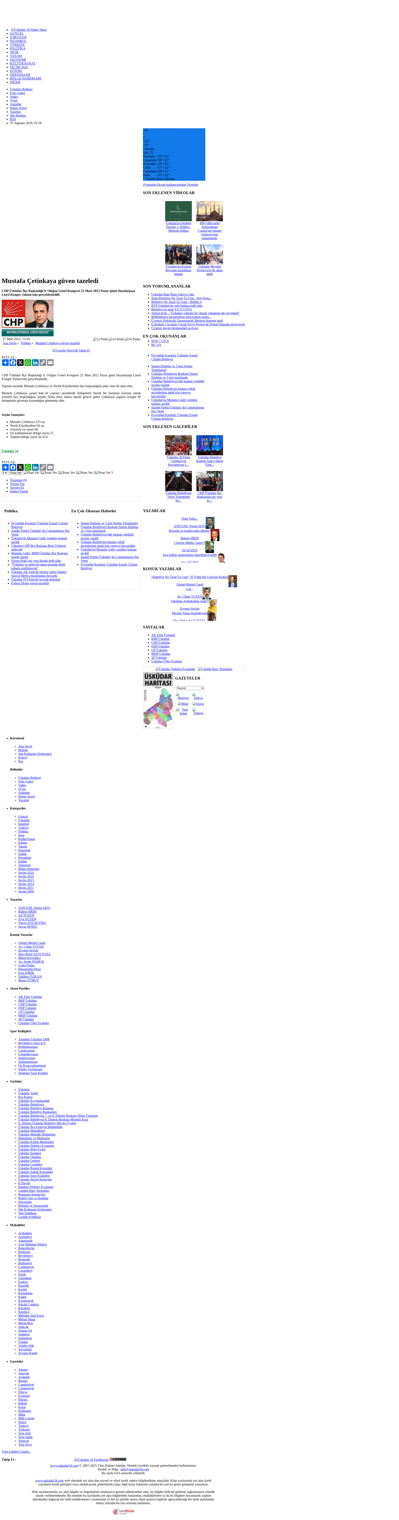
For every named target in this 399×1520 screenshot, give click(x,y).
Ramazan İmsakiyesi (31, 1194)
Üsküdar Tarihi (28, 1093)
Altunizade (25, 1240)
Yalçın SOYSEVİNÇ (32, 923)
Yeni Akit (24, 1433)
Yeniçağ (23, 1441)
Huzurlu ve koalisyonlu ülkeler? (190, 530)
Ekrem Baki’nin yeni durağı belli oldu (36, 560)
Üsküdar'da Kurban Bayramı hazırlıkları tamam (178, 270)
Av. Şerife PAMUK (31, 961)
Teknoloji (24, 865)
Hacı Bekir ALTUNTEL (34, 954)
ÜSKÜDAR (18, 37)
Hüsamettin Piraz (29, 969)
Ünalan (23, 1342)
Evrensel (24, 1396)
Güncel (23, 816)
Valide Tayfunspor (30, 1069)
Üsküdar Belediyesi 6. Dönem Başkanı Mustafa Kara (53, 1119)
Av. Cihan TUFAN (31, 946)
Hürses (22, 1399)
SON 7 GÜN (160, 341)
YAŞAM (16, 56)
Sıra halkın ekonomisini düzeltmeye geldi (190, 555)
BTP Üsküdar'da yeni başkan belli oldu (177, 305)
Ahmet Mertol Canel (31, 943)
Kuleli (22, 1297)
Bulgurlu (24, 1259)
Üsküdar (24, 820)
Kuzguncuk (26, 1300)
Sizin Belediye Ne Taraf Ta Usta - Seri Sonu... (181, 298)
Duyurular (25, 1202)
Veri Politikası (27, 1213)
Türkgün (24, 1429)
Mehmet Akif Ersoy (31, 1315)
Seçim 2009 (26, 891)
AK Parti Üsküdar (163, 635)
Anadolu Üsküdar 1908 (33, 1039)
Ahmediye (25, 1237)
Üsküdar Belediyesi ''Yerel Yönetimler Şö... (178, 496)
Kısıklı (22, 1289)
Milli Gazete (26, 1418)
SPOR (14, 52)
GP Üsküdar (159, 650)
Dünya (22, 1392)
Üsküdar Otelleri (29, 1160)
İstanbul (23, 824)
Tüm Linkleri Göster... (16, 1451)
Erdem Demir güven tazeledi (30, 583)
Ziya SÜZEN (27, 919)
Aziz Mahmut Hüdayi (32, 1244)
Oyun (13, 100)
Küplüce (24, 1312)
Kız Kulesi (25, 1097)
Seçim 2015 (26, 880)
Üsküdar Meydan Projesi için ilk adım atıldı (210, 270)
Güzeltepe (25, 1278)
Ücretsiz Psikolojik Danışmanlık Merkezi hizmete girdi (187, 320)
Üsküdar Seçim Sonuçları (35, 1179)
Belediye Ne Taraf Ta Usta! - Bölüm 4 (176, 302)
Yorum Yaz (17, 484)
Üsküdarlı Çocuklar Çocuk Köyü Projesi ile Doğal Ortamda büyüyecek (198, 324)
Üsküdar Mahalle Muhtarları (36, 1134)
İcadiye (23, 1282)
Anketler (15, 104)
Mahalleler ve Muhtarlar (34, 1138)
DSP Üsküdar (160, 646)
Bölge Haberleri (28, 869)
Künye (22, 757)
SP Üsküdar (159, 657)
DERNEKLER (20, 74)
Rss (20, 761)
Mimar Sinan (26, 1319)
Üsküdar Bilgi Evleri (32, 1149)
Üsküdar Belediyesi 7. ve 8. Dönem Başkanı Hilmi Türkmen (58, 1115)
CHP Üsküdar (160, 642)
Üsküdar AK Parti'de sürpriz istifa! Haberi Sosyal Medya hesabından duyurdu (38, 573)
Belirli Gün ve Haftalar (33, 1198)
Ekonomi (24, 850)
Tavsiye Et (17, 487)
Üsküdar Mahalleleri (31, 1130)
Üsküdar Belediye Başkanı (35, 1108)
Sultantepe (25, 1338)
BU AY (156, 345)
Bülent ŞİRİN (27, 911)
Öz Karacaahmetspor (32, 1065)
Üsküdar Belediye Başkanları (37, 1112)
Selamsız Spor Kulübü (33, 1073)
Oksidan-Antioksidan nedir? (189, 601)
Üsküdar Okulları (29, 1157)
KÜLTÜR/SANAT (23, 63)
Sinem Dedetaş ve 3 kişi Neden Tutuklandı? (109, 523)
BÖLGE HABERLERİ (25, 78)
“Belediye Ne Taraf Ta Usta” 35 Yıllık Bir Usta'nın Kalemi (189, 577)
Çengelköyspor (28, 1054)
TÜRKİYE (17, 44)
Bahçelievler (26, 1248)
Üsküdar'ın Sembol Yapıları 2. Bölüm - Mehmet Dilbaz (178, 226)
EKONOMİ (18, 59)
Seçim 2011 (26, 887)
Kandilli (23, 1285)
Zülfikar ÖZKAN (30, 976)
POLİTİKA (18, 48)
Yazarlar (15, 111)
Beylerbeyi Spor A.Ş (32, 1043)
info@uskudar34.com (135, 1469)
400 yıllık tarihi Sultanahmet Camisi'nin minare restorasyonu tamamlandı (210, 230)
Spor (21, 835)
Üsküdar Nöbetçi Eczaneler (36, 1145)
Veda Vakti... (189, 518)
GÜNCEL (17, 33)
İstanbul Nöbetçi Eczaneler (36, 1187)
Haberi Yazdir (19, 491)
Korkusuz (24, 1411)
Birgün (22, 1381)
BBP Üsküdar (160, 639)
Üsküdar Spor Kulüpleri (34, 1175)
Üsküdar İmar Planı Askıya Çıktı (172, 294)
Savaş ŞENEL (27, 926)
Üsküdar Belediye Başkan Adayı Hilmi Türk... (209, 460)
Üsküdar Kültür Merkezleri (36, 1142)
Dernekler (24, 857)
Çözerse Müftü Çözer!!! (189, 543)
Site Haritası (18, 115)
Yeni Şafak (25, 1437)
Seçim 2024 (26, 872)
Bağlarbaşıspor (28, 1047)
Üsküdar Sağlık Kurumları (35, 1172)
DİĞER (15, 82)
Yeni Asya (25, 1444)
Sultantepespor (28, 1062)
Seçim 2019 (26, 876)
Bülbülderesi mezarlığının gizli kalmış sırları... (181, 317)
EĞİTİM (16, 71)
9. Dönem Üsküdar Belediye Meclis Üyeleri (47, 1123)
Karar (22, 1407)
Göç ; (189, 589)
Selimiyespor (26, 1058)
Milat (21, 1414)
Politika (26, 343)
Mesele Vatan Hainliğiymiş (189, 613)
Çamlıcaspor (26, 1050)
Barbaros (24, 1252)
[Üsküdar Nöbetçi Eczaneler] (175, 668)
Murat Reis (25, 1323)
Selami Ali (25, 1330)
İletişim (23, 750)
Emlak (22, 861)
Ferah (22, 1274)
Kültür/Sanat (26, 839)
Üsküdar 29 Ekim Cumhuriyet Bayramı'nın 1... (178, 460)
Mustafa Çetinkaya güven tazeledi (57, 343)
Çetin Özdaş (26, 965)
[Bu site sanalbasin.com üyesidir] (123, 1514)
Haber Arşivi (18, 108)
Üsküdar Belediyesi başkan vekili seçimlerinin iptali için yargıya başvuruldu (108, 543)
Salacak (23, 1327)
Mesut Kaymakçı (29, 958)
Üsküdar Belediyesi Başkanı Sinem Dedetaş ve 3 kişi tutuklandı (174, 375)
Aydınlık (24, 1377)
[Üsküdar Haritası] (158, 727)
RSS (13, 119)
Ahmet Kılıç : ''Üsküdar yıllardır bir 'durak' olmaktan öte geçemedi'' (195, 313)
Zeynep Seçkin (28, 950)
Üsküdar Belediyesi (31, 1104)
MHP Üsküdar (160, 654)
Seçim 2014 (26, 884)
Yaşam (22, 846)
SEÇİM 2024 (19, 67)
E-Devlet (24, 1183)
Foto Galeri (17, 93)
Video (14, 97)
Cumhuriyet (26, 1267)
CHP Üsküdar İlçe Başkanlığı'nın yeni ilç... (209, 496)
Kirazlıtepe (25, 1293)
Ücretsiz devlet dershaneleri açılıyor (174, 328)
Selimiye (24, 1334)
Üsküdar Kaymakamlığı (34, 1100)
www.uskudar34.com (64, 1465)
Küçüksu (24, 1308)
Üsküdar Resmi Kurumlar (35, 1168)
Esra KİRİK (26, 973)
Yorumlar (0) (18, 480)
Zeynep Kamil (27, 1353)
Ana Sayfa (10, 343)
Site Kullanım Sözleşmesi (35, 754)
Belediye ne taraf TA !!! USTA (171, 309)
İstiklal (22, 1403)
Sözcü (22, 1422)
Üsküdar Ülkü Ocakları (166, 661)
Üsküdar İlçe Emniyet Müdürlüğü (40, 1127)
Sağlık (22, 854)
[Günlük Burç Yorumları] (214, 668)
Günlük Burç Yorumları (33, 1190)
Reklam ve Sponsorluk (33, 1205)
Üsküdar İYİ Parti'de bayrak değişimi (35, 579)
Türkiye (23, 827)
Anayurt (23, 1373)
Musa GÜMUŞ (28, 980)
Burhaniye (25, 1263)
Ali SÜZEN (26, 915)
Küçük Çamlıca (28, 1304)
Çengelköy (25, 1270)
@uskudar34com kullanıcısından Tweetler (170, 184)
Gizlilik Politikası (29, 1217)
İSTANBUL (18, 41)
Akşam (23, 1369)
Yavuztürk (25, 1349)
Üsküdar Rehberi (21, 89)
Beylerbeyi (25, 1255)
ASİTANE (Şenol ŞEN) (34, 908)
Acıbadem (25, 1233)
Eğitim (22, 842)
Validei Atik (26, 1345)
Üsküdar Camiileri (30, 1164)
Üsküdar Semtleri (29, 1153)
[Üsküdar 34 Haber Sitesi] (29, 29)
